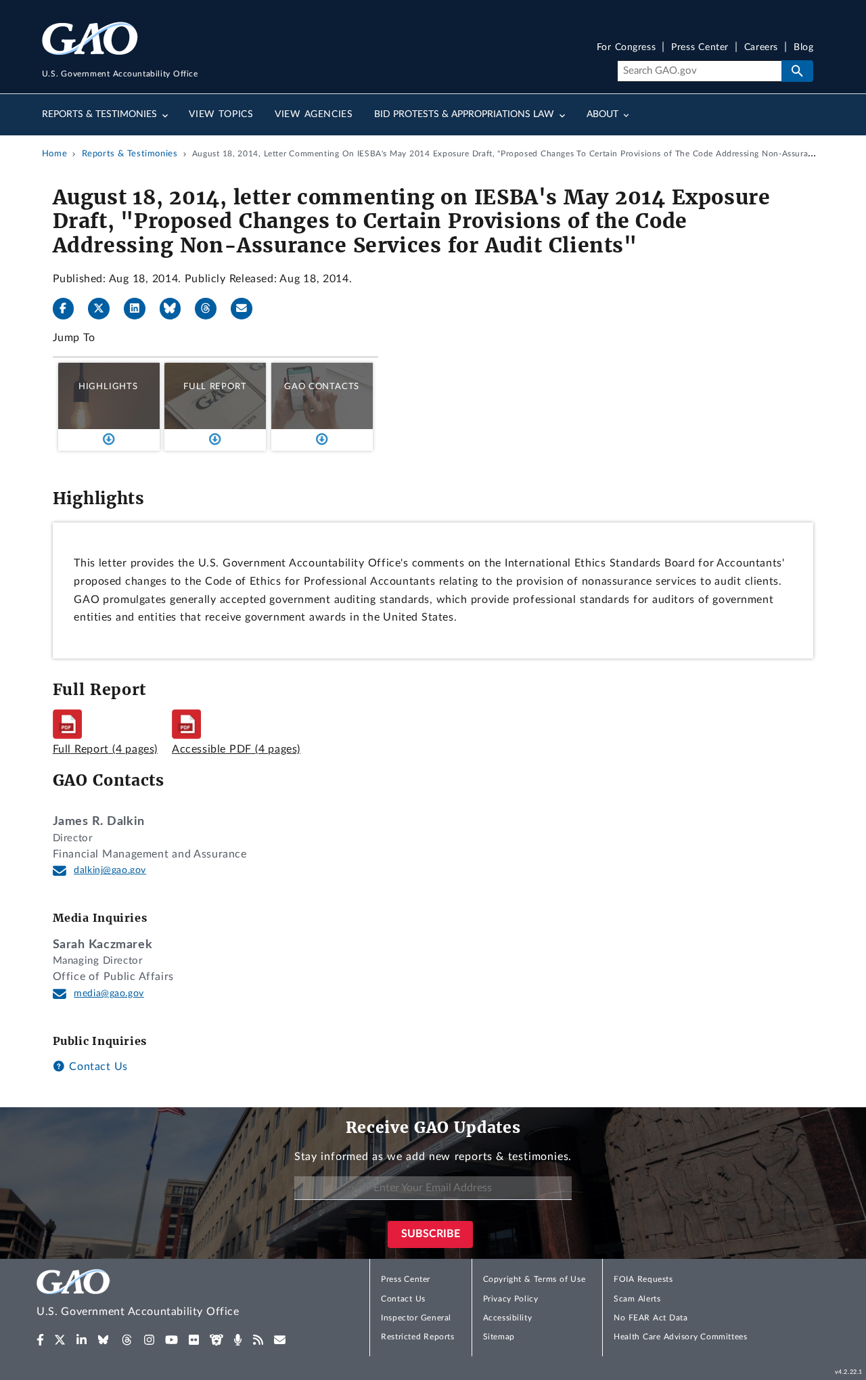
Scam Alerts (637, 1299)
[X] (104, 308)
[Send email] (247, 308)
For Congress (626, 47)
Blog (803, 47)
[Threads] (211, 308)
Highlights (108, 386)
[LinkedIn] (140, 308)
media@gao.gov (109, 993)
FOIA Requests (643, 1279)
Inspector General (416, 1318)
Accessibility (507, 1318)
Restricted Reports (417, 1337)
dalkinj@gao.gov (110, 870)
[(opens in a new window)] (40, 1340)
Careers (761, 47)
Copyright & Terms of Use (534, 1279)
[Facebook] (69, 308)
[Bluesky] (176, 308)
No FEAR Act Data (650, 1318)
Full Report (214, 386)
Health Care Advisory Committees (680, 1337)
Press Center (700, 47)
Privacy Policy (511, 1299)
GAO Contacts (321, 386)
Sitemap (499, 1337)
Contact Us (97, 1066)
